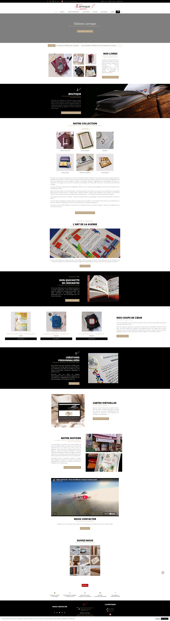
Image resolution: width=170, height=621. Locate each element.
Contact (112, 11)
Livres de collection (65, 150)
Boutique (62, 11)
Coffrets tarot (65, 172)
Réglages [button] (158, 618)
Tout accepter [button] (165, 618)
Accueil (55, 11)
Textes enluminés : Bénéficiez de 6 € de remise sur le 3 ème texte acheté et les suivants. (99, 45)
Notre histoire (104, 11)
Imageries (104, 150)
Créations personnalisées (73, 11)
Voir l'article (20, 338)
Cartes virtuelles (86, 11)
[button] (122, 12)
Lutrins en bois (105, 172)
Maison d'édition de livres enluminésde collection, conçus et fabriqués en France (85, 615)
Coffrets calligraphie (85, 172)
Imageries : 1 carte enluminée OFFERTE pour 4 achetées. (56, 45)
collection (135, 328)
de (155, 327)
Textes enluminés (85, 150)
